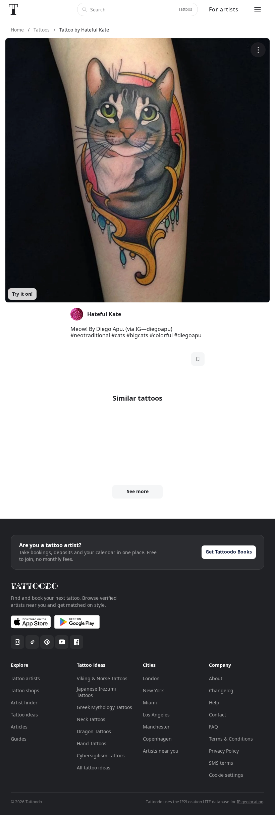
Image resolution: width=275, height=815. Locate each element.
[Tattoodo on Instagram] (17, 642)
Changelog (221, 690)
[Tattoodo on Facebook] (76, 642)
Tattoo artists (25, 678)
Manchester (156, 726)
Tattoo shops (25, 690)
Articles (19, 726)
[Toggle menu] (257, 9)
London (151, 678)
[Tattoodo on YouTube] (61, 642)
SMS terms (221, 763)
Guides (18, 739)
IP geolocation (250, 802)
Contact (217, 714)
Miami (150, 702)
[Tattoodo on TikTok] (32, 642)
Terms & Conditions (231, 739)
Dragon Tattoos (94, 731)
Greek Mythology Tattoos (104, 707)
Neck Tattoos (91, 719)
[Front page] (13, 9)
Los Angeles (156, 714)
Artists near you (160, 751)
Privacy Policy (224, 751)
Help (214, 702)
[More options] (258, 49)
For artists (223, 9)
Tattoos (185, 9)
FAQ (213, 726)
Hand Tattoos (91, 743)
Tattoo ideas (24, 714)
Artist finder (24, 702)
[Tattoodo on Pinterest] (47, 642)
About (215, 678)
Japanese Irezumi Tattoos (96, 692)
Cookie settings (226, 775)
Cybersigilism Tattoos (101, 755)
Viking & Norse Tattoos (102, 678)
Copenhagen (157, 739)
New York (153, 690)
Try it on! (22, 294)
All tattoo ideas (93, 767)
